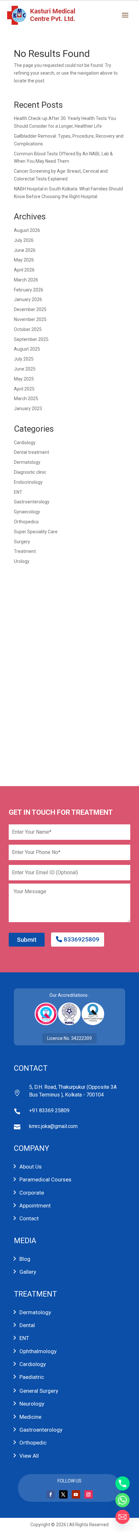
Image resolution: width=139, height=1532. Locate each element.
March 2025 (26, 398)
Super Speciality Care (36, 531)
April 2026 (24, 269)
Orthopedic (33, 1442)
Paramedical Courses (45, 1179)
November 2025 (30, 319)
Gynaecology (27, 511)
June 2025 (25, 369)
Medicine (30, 1417)
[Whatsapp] (122, 1500)
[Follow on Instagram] (88, 1494)
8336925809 (80, 939)
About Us (30, 1166)
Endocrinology (28, 482)
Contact (29, 1218)
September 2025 (31, 339)
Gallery (27, 1272)
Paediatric (31, 1377)
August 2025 (27, 349)
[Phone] (122, 1483)
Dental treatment (31, 452)
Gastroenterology (31, 501)
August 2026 (27, 230)
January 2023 (28, 408)
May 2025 (24, 378)
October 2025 (28, 329)
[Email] (122, 1517)
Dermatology (27, 462)
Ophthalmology (38, 1351)
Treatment (25, 551)
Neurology (31, 1403)
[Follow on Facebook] (51, 1494)
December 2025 (30, 309)
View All (29, 1456)
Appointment (35, 1205)
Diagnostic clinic (30, 472)
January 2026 (28, 299)
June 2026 (25, 250)
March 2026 (26, 279)
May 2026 (24, 259)
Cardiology (25, 442)
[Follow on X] (63, 1494)
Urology (21, 561)
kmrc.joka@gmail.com (53, 1126)
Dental (27, 1325)
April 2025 (24, 388)
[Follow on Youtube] (76, 1494)
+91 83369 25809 (49, 1110)
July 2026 (24, 240)
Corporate (31, 1192)
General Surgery (38, 1391)
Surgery (22, 541)
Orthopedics (26, 521)
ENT (18, 492)
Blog (24, 1259)
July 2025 (24, 359)
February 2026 (28, 289)
